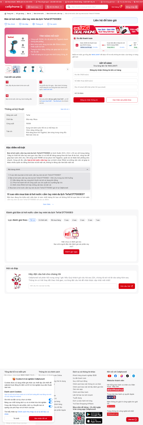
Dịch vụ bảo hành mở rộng (82, 401)
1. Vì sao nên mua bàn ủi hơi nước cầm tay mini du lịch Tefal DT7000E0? (34, 175)
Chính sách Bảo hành (80, 392)
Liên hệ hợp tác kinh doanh (83, 395)
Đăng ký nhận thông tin (89, 100)
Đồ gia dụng (20, 13)
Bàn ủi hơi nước (39, 13)
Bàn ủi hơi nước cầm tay (54, 13)
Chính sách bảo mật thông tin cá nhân (87, 384)
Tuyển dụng (77, 398)
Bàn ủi (29, 13)
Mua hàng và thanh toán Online (50, 375)
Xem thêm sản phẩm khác (122, 100)
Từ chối (16, 418)
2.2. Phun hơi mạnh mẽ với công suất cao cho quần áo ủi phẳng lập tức (36, 182)
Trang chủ (10, 13)
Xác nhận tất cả (40, 418)
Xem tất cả (64, 109)
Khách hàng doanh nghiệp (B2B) (85, 375)
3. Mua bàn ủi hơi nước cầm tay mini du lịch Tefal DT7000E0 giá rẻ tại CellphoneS (38, 188)
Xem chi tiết (47, 89)
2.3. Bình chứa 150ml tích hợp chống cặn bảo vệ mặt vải (30, 185)
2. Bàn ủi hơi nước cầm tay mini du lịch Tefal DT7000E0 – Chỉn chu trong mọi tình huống (40, 178)
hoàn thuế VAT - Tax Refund (51, 101)
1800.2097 (95, 54)
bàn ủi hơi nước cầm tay (37, 160)
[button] (68, 46)
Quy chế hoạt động (80, 381)
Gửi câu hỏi (125, 286)
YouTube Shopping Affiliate (83, 404)
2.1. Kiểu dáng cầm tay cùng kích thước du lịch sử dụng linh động (34, 180)
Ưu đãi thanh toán (79, 378)
